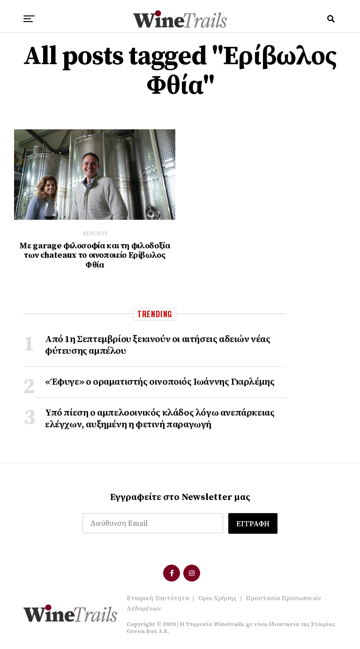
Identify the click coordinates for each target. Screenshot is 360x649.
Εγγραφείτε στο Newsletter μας (180, 497)
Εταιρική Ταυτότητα (158, 598)
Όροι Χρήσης (217, 598)
